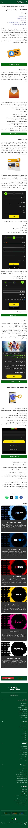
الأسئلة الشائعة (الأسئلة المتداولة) (19, 24)
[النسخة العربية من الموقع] (12, 819)
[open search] (2, 2)
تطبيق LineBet (25, 729)
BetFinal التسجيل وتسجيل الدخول (22, 776)
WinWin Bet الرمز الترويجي (22, 754)
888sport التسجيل (14, 315)
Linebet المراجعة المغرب (23, 709)
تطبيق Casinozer (24, 737)
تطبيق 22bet (25, 731)
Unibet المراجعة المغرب (23, 717)
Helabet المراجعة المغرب (23, 713)
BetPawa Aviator (24, 789)
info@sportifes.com (14, 695)
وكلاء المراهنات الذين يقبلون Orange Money (20, 800)
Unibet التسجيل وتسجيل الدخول (22, 782)
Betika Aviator (24, 791)
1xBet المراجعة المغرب (23, 703)
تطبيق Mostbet (24, 733)
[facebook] (20, 497)
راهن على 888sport (14, 133)
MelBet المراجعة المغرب (23, 705)
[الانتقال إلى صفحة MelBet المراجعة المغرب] (14, 813)
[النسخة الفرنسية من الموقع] (15, 819)
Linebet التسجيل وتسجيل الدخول (22, 778)
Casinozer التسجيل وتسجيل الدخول (21, 774)
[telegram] (15, 497)
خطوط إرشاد (21, 6)
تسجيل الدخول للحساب (14, 456)
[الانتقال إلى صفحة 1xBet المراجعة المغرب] (21, 813)
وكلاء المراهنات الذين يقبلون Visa (22, 798)
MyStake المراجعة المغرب (23, 715)
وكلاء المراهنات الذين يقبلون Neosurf (21, 802)
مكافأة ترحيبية (23, 20)
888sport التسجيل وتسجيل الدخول (9, 6)
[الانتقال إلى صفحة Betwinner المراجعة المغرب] (8, 813)
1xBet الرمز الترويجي (24, 760)
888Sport (25, 29)
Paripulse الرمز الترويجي (23, 758)
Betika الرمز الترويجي (23, 748)
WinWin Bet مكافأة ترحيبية (23, 752)
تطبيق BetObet (24, 739)
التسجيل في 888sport (14, 64)
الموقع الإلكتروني (8, 678)
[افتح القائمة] (26, 2)
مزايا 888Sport (22, 16)
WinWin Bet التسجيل (23, 772)
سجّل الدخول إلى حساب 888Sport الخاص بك (16, 22)
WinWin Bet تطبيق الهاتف (23, 726)
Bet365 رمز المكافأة (24, 756)
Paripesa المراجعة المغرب (23, 711)
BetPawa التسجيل (24, 768)
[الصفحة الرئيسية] (20, 2)
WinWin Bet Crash (24, 793)
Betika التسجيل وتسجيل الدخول (22, 770)
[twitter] (11, 497)
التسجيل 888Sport (22, 18)
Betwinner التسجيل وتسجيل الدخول (21, 780)
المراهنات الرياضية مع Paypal (22, 804)
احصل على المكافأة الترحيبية (14, 381)
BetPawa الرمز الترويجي (23, 746)
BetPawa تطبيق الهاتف (23, 724)
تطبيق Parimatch (24, 735)
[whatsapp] (7, 497)
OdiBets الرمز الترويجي (23, 750)
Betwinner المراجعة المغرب (22, 707)
